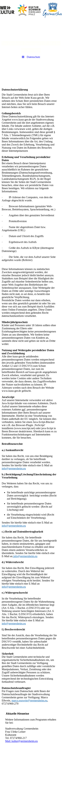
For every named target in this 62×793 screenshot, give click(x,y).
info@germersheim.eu (14, 468)
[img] (31, 9)
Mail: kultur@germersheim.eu (21, 741)
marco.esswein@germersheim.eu (29, 700)
